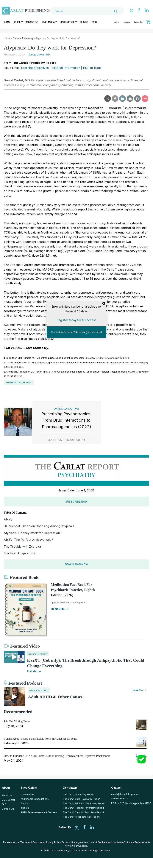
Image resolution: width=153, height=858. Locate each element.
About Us (7, 795)
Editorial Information (65, 68)
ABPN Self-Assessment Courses (39, 812)
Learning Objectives (35, 68)
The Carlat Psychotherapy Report (81, 816)
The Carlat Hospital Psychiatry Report (83, 807)
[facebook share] (115, 98)
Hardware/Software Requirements (131, 842)
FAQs (94, 22)
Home (7, 22)
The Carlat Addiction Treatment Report (84, 803)
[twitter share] (107, 98)
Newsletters (67, 22)
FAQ (4, 804)
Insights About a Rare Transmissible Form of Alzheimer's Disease (40, 738)
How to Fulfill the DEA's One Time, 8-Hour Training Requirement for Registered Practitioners (57, 756)
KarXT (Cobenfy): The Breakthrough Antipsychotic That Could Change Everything (85, 663)
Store (17, 22)
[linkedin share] (122, 98)
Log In (116, 22)
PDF (145, 98)
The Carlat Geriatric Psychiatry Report (83, 812)
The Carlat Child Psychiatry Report (81, 799)
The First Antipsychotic (20, 553)
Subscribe (138, 22)
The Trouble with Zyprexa (22, 546)
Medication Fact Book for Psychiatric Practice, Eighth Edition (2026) (73, 589)
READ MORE (58, 609)
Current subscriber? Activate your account (76, 332)
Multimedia (48, 22)
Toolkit (83, 22)
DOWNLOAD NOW (76, 564)
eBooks (25, 807)
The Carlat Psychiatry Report (78, 794)
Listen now (137, 690)
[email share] (130, 98)
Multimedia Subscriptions (35, 799)
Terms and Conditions (32, 842)
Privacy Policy (53, 842)
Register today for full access (76, 320)
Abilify (8, 519)
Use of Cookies (98, 842)
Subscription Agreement (75, 842)
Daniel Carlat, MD (39, 54)
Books (24, 803)
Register (126, 22)
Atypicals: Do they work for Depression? (33, 533)
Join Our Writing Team (16, 721)
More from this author (64, 439)
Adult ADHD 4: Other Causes (55, 697)
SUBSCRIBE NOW (76, 501)
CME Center (31, 22)
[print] (137, 98)
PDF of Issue (92, 68)
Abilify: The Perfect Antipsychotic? (28, 539)
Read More (32, 671)
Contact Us (8, 808)
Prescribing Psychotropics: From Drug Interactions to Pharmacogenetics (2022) (66, 420)
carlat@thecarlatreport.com (126, 794)
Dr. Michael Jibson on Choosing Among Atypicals (39, 526)
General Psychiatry (23, 38)
